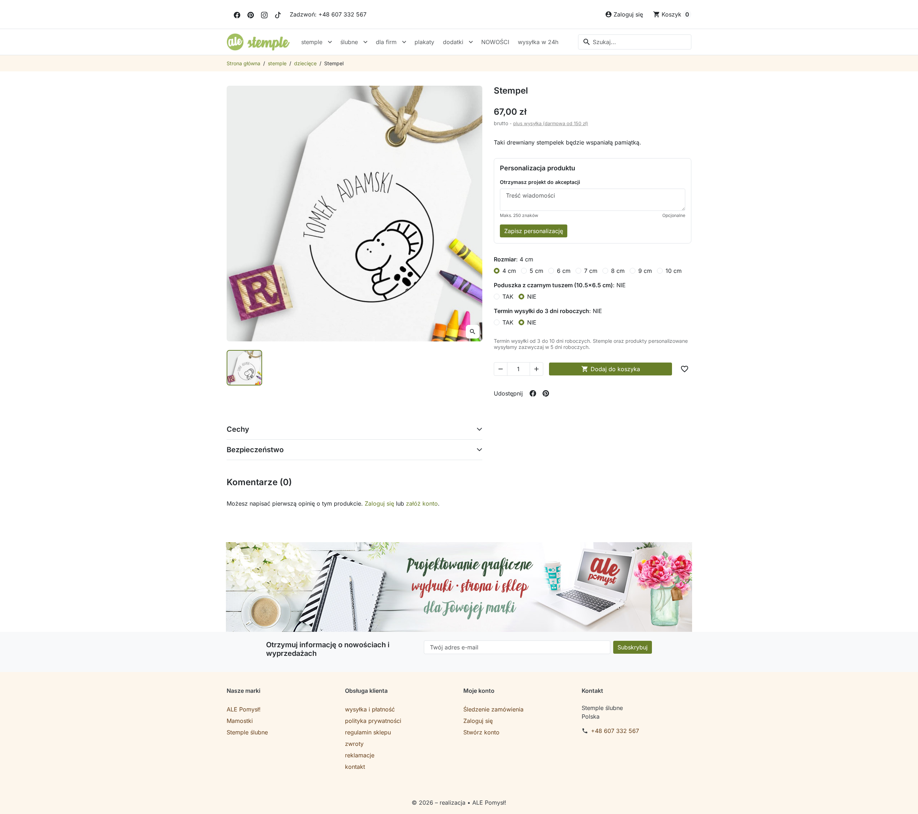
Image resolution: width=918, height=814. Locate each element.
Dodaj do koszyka (610, 369)
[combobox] (634, 41)
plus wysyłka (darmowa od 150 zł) (550, 123)
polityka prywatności (373, 720)
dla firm (386, 42)
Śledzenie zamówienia (493, 709)
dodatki (453, 42)
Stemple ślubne (247, 732)
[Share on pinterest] (546, 393)
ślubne (349, 42)
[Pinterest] (251, 14)
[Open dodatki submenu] (470, 41)
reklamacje (359, 755)
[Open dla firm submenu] (404, 41)
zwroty (354, 743)
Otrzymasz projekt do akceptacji (540, 182)
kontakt (355, 766)
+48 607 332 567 (615, 730)
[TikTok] (278, 14)
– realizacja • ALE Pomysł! (470, 802)
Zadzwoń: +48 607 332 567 (328, 14)
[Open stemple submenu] (330, 41)
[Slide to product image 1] (244, 367)
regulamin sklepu (368, 732)
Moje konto (479, 690)
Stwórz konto (481, 732)
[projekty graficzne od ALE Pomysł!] (459, 587)
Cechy (238, 429)
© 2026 (423, 802)
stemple (311, 42)
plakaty (424, 42)
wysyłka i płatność (370, 709)
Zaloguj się (379, 503)
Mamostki (240, 720)
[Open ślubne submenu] (365, 41)
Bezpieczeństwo (255, 449)
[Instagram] (264, 14)
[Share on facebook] (533, 393)
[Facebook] (237, 14)
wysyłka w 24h (538, 42)
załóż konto (422, 503)
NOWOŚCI (495, 42)
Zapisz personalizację (533, 231)
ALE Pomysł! (244, 709)
